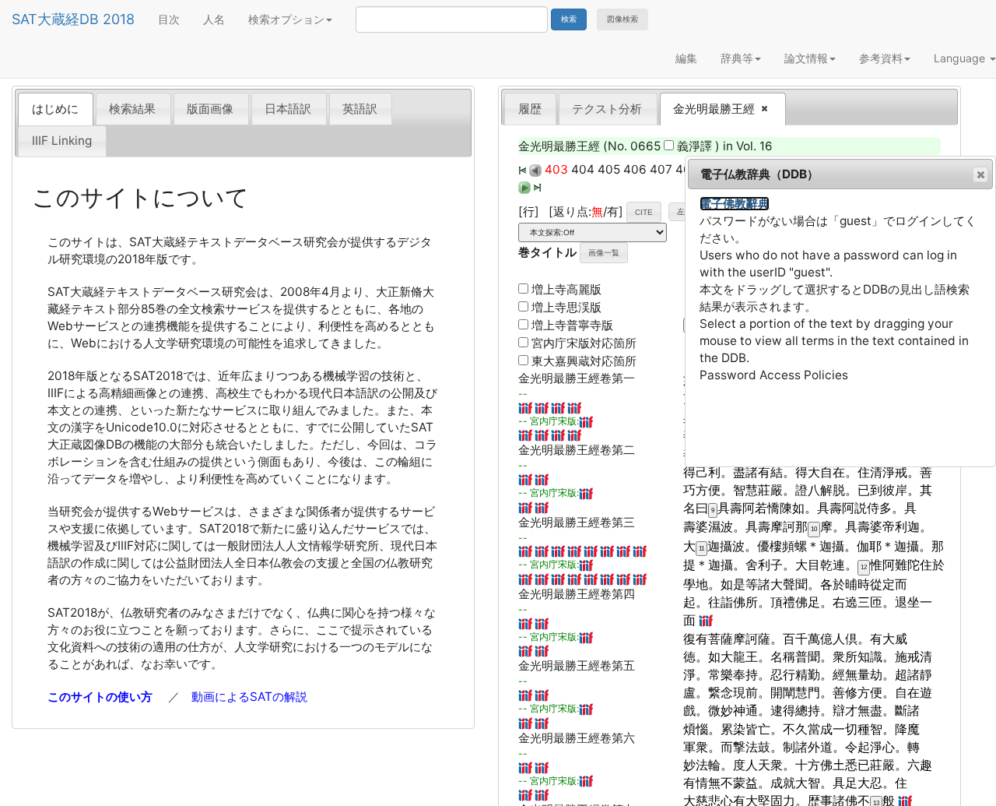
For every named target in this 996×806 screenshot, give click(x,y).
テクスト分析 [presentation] (607, 108)
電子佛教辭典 (735, 203)
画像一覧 (603, 252)
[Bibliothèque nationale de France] (525, 407)
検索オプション (286, 19)
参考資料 (881, 58)
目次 (169, 19)
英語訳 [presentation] (359, 108)
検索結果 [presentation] (132, 108)
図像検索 (622, 19)
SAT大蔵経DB (55, 19)
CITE (644, 212)
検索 (569, 19)
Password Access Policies (774, 375)
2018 (119, 19)
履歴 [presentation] (530, 108)
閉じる (980, 174)
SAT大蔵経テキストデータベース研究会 (233, 241)
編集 (686, 58)
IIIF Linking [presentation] (62, 140)
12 (864, 567)
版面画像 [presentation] (210, 108)
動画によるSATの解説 (249, 696)
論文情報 (806, 58)
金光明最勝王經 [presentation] (709, 109)
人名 (214, 19)
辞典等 (737, 58)
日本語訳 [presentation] (288, 108)
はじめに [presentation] (55, 108)
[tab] (55, 109)
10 (814, 529)
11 (701, 548)
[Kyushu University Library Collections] (542, 407)
